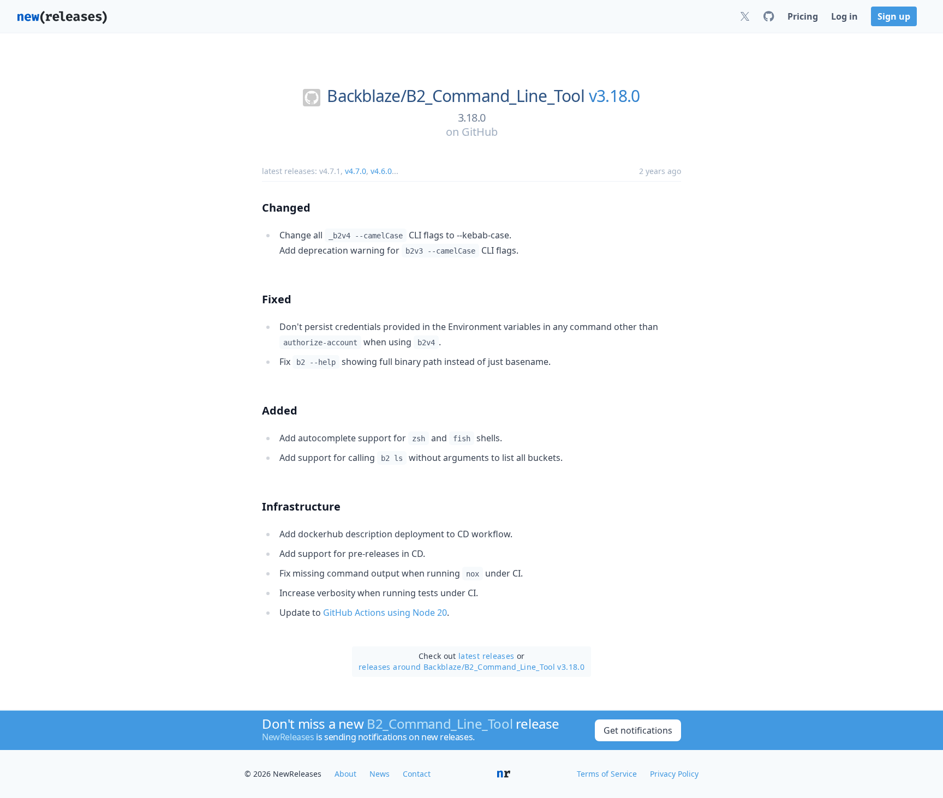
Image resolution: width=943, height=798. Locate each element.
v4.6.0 (381, 171)
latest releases (486, 656)
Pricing (802, 16)
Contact (417, 774)
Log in (844, 16)
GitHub (480, 131)
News (379, 774)
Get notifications (638, 730)
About (345, 774)
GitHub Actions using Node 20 (385, 613)
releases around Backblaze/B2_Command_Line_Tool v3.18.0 (471, 667)
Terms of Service (607, 774)
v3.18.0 (614, 96)
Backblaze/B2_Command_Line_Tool (455, 96)
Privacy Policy (674, 774)
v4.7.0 (355, 171)
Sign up (894, 16)
